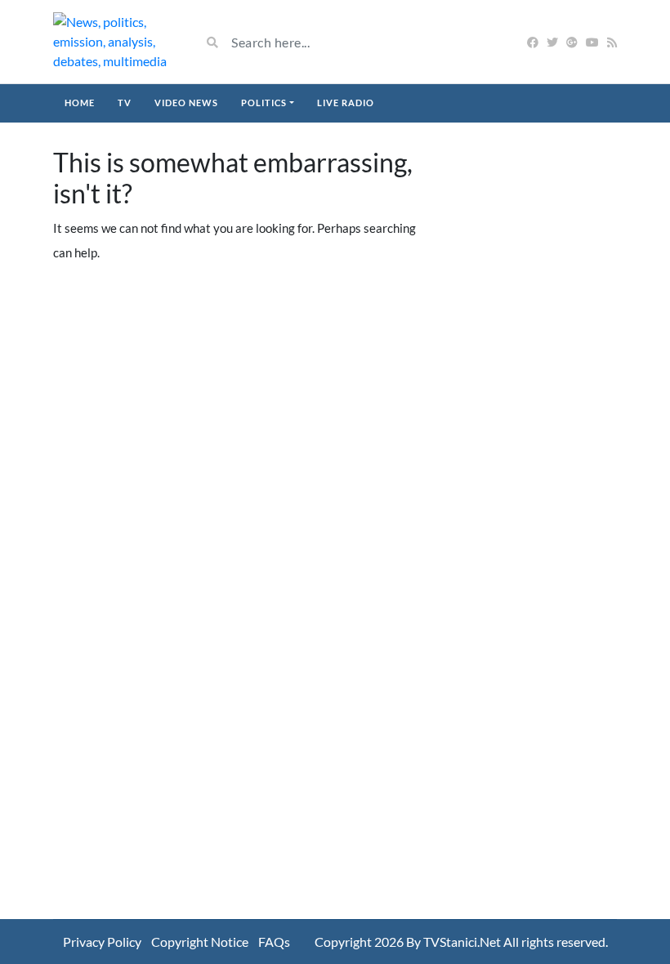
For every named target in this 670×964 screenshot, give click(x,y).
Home (80, 102)
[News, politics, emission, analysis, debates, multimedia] (114, 41)
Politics (264, 102)
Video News (186, 102)
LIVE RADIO (345, 102)
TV (125, 102)
